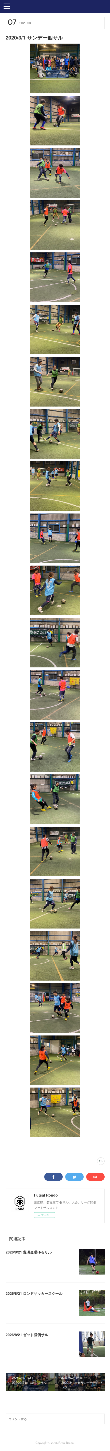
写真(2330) (12, 1147)
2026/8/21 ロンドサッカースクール (34, 1293)
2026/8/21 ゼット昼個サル (27, 1334)
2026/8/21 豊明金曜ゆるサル (29, 1252)
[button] (7, 6)
